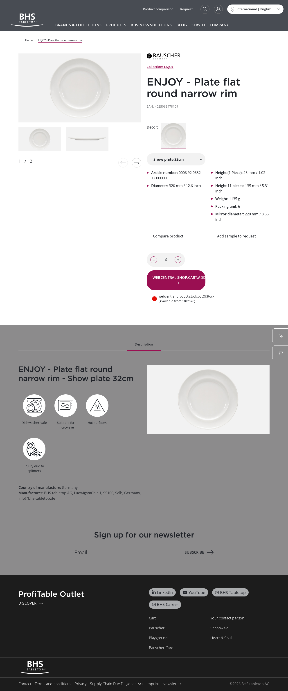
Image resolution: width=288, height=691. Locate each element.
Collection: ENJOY (160, 67)
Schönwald (219, 628)
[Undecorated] (173, 136)
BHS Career (167, 604)
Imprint (153, 683)
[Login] (218, 9)
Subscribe (194, 552)
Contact (24, 683)
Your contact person (227, 618)
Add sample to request (236, 236)
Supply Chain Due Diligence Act (116, 683)
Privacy (80, 683)
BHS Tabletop (233, 592)
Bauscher (156, 628)
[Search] (204, 9)
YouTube (197, 592)
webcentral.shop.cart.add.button (179, 277)
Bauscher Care (161, 647)
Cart (152, 618)
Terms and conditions (53, 683)
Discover (27, 603)
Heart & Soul (221, 637)
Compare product (168, 236)
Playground (158, 637)
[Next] (136, 162)
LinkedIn (165, 592)
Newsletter (172, 683)
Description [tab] (144, 344)
